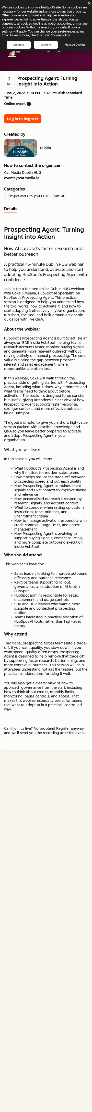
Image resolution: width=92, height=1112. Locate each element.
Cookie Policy (60, 35)
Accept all (18, 44)
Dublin (45, 148)
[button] (29, 104)
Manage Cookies (75, 44)
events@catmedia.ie (21, 178)
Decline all (46, 44)
